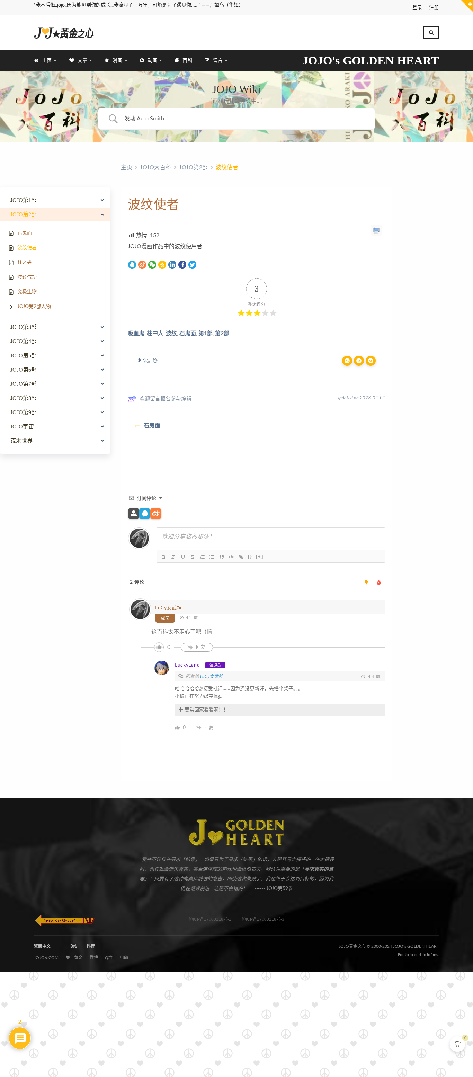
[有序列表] (202, 557)
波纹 (171, 333)
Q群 (109, 958)
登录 (417, 7)
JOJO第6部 (23, 370)
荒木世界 (21, 441)
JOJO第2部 (23, 214)
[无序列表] (212, 557)
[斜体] (173, 557)
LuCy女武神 (168, 608)
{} (250, 556)
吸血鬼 (136, 333)
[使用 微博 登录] (155, 513)
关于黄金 (74, 958)
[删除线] (192, 557)
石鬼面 (187, 333)
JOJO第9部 (23, 412)
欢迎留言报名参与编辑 (165, 398)
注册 (434, 7)
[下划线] (183, 557)
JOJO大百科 (155, 167)
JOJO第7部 (23, 384)
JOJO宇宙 (22, 426)
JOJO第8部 (23, 398)
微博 (94, 958)
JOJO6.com (46, 958)
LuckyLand (187, 665)
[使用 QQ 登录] (144, 513)
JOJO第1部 (23, 200)
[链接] (241, 557)
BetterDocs (267, 456)
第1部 (205, 333)
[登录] (133, 513)
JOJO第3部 (23, 327)
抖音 (91, 946)
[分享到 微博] (142, 265)
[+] (260, 556)
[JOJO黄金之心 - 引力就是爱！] (64, 32)
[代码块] (231, 557)
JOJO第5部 (23, 355)
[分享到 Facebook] (182, 265)
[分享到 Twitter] (192, 265)
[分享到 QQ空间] (162, 265)
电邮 (124, 958)
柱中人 (155, 333)
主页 (126, 167)
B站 (73, 946)
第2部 (222, 333)
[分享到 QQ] (132, 265)
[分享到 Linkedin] (172, 265)
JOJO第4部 (23, 341)
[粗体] (163, 557)
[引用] (221, 557)
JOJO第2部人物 (34, 306)
